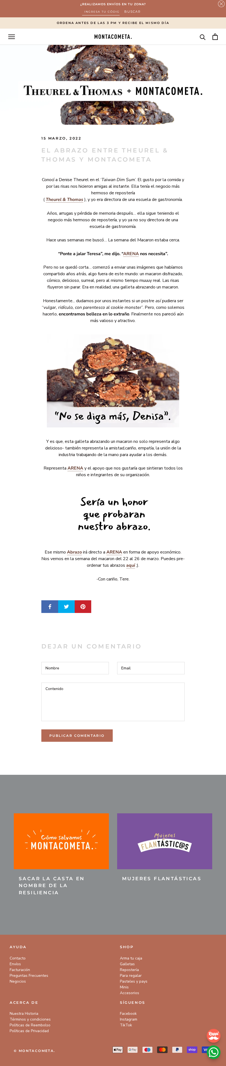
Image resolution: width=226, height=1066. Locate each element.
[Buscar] (203, 37)
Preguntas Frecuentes (29, 975)
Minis (124, 987)
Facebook (128, 1013)
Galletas (127, 964)
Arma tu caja (131, 958)
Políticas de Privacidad (29, 1031)
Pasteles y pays (133, 981)
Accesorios (129, 993)
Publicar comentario (77, 736)
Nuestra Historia (24, 1013)
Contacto (18, 958)
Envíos (15, 964)
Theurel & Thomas (64, 200)
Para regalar (131, 975)
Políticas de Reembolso (30, 1025)
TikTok (126, 1025)
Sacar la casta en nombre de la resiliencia (52, 885)
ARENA (131, 254)
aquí (130, 565)
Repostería (129, 969)
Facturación (20, 969)
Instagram (128, 1019)
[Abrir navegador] (11, 36)
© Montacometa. (34, 1051)
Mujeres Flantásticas (161, 878)
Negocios (18, 981)
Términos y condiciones (30, 1019)
